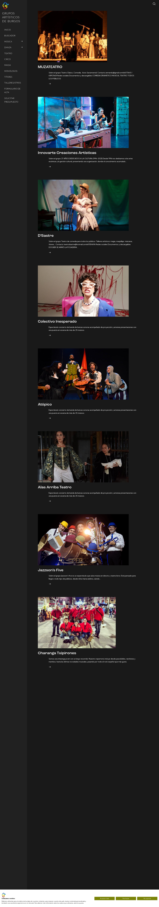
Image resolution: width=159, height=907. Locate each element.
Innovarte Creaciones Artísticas (67, 153)
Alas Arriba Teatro (54, 487)
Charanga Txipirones (57, 653)
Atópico (45, 405)
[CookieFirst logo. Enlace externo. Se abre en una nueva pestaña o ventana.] (4, 895)
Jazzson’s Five (50, 570)
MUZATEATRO (50, 67)
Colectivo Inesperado (57, 322)
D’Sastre (46, 236)
